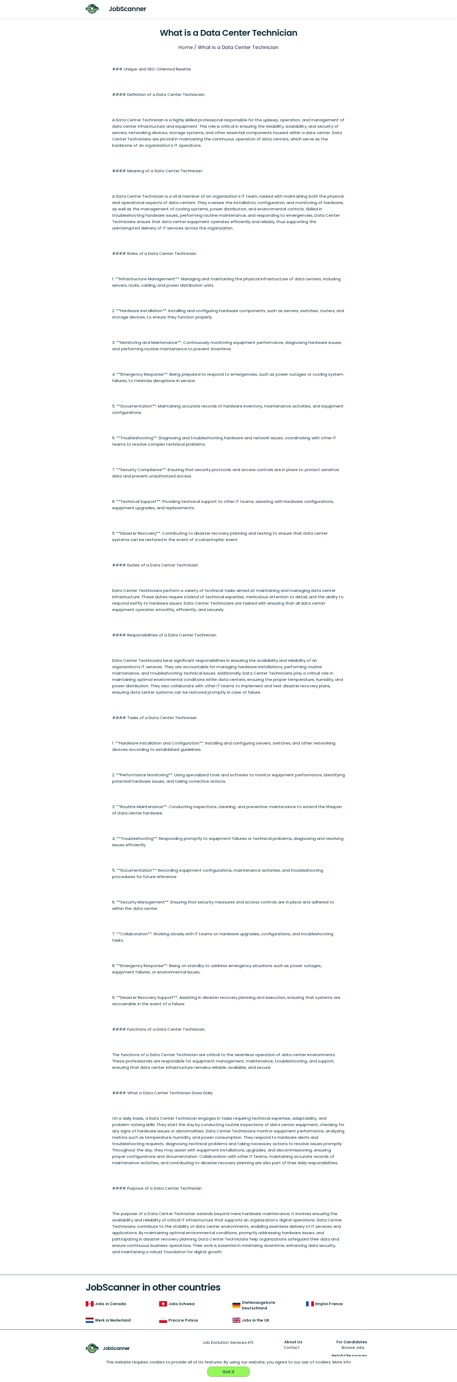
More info (341, 1362)
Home (186, 47)
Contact (292, 1347)
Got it (228, 1372)
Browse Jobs (353, 1347)
